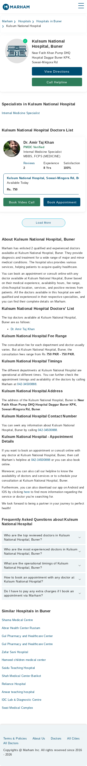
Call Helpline (57, 82)
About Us (39, 738)
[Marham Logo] (16, 8)
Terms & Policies (15, 738)
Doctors (56, 738)
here (27, 492)
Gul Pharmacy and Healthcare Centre (27, 644)
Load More (43, 222)
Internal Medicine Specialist (21, 113)
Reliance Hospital (14, 684)
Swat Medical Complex (17, 707)
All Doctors (11, 743)
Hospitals (24, 21)
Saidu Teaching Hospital (18, 668)
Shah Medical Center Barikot (21, 676)
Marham (7, 21)
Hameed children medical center (24, 660)
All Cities (73, 738)
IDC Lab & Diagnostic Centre (21, 699)
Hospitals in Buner (49, 21)
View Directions (56, 71)
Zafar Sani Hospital (15, 652)
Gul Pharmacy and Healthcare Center (27, 636)
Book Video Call (22, 202)
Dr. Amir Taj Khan (23, 329)
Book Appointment (62, 202)
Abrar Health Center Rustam (21, 628)
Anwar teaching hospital (18, 692)
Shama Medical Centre (17, 620)
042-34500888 (26, 384)
